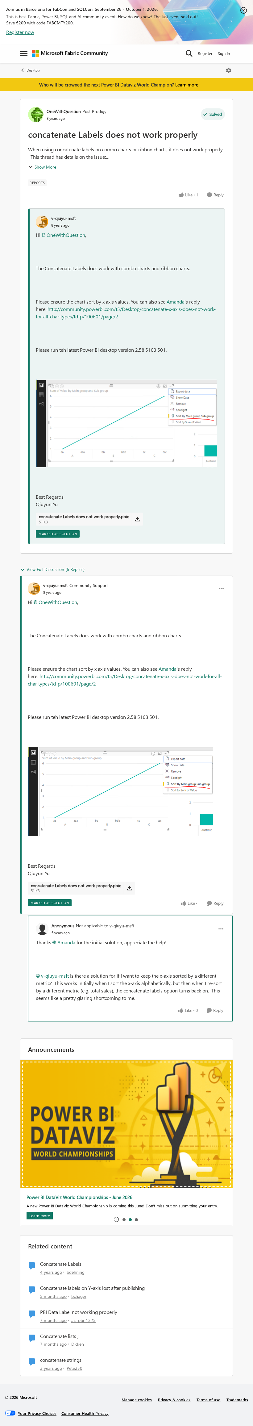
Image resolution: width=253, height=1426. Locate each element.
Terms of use (208, 1399)
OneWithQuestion (64, 111)
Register (205, 53)
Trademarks (237, 1399)
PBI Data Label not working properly (78, 1312)
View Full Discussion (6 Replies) (56, 569)
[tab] (124, 1219)
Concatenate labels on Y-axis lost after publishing (92, 1288)
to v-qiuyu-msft (119, 926)
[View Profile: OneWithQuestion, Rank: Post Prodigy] (36, 114)
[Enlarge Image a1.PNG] (126, 423)
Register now (20, 32)
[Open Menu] (228, 70)
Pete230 (74, 1368)
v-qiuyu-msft (63, 218)
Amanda (176, 301)
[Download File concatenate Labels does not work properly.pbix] (137, 519)
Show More (45, 167)
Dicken (77, 1344)
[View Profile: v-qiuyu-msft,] (42, 222)
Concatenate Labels (60, 1264)
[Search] (189, 53)
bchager (78, 1296)
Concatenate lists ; (59, 1336)
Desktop (33, 70)
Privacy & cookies (174, 1399)
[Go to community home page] (70, 53)
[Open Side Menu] (24, 53)
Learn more (186, 85)
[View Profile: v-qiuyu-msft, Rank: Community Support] (34, 588)
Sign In (224, 53)
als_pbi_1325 (83, 1320)
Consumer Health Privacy (85, 1413)
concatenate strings (60, 1360)
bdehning (76, 1272)
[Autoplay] (116, 1219)
